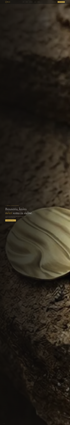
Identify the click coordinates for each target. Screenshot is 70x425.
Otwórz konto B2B (10, 220)
